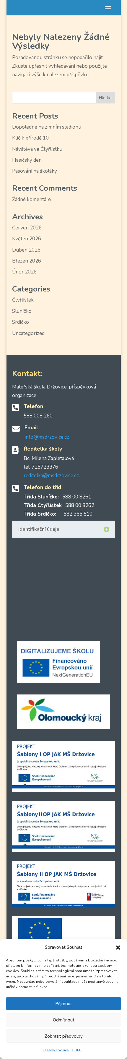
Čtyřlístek (23, 300)
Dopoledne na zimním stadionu (46, 127)
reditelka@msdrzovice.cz (51, 475)
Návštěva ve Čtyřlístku (37, 149)
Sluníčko (22, 311)
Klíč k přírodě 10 (30, 138)
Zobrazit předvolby (64, 1036)
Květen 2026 (26, 238)
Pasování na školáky (34, 171)
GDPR (77, 1050)
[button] (118, 947)
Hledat (105, 98)
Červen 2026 (27, 227)
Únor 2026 (24, 271)
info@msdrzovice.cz (47, 437)
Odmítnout (63, 1020)
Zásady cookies (56, 1050)
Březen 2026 (26, 261)
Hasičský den (27, 160)
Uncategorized (28, 333)
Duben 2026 (26, 250)
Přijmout (63, 1004)
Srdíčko (20, 322)
